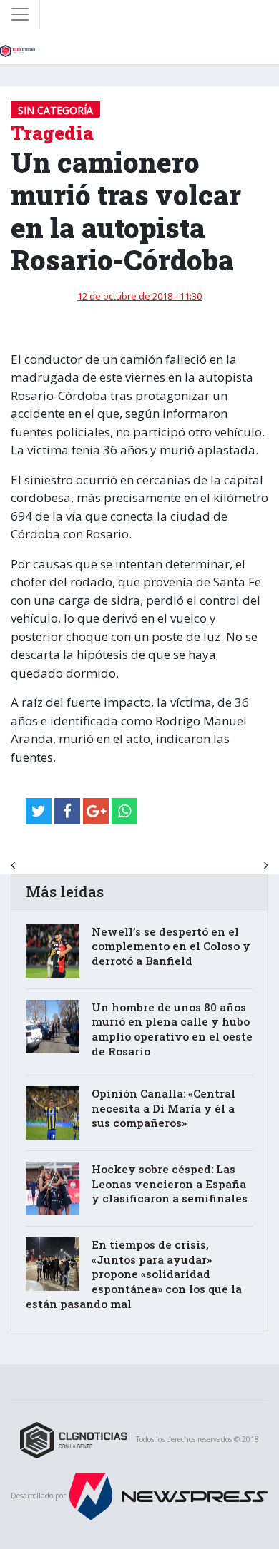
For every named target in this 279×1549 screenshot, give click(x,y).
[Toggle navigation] (20, 14)
